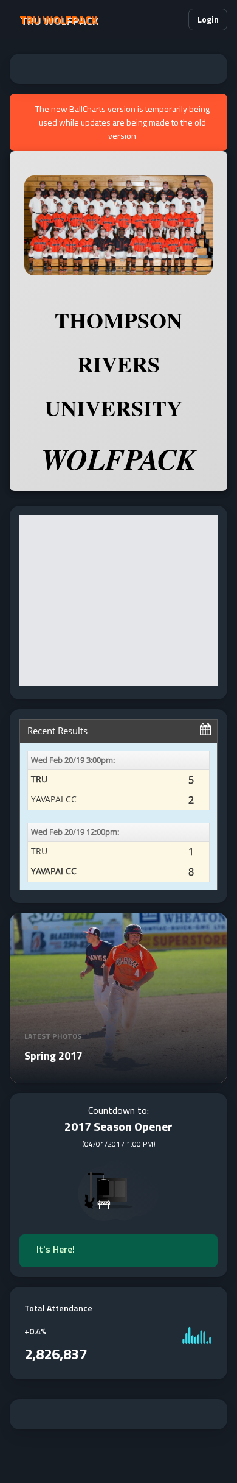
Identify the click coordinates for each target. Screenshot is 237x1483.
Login (208, 19)
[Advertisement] (118, 69)
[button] (174, 19)
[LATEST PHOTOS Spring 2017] (118, 1076)
